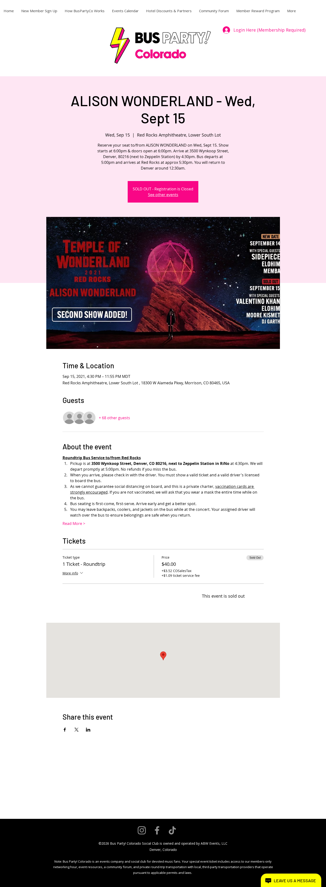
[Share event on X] (76, 730)
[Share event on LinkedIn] (88, 730)
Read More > (74, 523)
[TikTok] (172, 830)
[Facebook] (157, 830)
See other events (163, 194)
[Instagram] (141, 830)
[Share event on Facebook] (65, 730)
